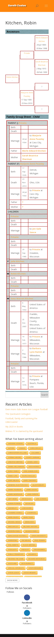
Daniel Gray (33, 462)
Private (23, 123)
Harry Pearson (14, 489)
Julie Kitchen (17, 261)
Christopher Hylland (17, 453)
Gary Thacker (30, 480)
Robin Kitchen (18, 273)
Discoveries (34, 466)
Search (44, 394)
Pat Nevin (26, 540)
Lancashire (27, 508)
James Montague (15, 494)
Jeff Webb (12, 499)
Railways (32, 554)
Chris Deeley (35, 448)
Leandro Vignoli (15, 513)
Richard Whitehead (36, 559)
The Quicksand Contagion (17, 414)
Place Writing (29, 545)
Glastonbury (38, 485)
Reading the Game (16, 559)
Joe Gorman (41, 499)
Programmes (39, 549)
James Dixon (31, 489)
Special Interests (16, 568)
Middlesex (29, 522)
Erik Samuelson (31, 471)
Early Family (13, 471)
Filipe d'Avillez (28, 476)
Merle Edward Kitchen (34, 150)
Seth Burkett (27, 563)
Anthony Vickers (15, 443)
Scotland (12, 563)
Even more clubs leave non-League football (26, 409)
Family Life (12, 476)
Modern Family (14, 531)
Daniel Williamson (16, 466)
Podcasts (12, 549)
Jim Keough (26, 499)
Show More (12, 580)
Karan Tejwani (14, 503)
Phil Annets (13, 545)
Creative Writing (15, 462)
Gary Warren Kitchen (22, 298)
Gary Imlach (13, 480)
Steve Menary (30, 572)
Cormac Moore (14, 457)
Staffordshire (35, 568)
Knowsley (12, 508)
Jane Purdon (32, 494)
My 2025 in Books (14, 426)
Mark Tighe (28, 517)
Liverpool (31, 513)
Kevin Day (30, 503)
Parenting (12, 540)
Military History (30, 526)
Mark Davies (13, 517)
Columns (35, 453)
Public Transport (16, 554)
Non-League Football (17, 536)
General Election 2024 (18, 485)
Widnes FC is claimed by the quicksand (24, 431)
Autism (11, 448)
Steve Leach (13, 572)
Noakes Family (32, 531)
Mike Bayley (13, 526)
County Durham (32, 457)
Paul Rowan (40, 540)
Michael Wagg (14, 522)
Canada (22, 448)
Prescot (25, 549)
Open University (39, 536)
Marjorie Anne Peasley (32, 163)
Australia (32, 443)
